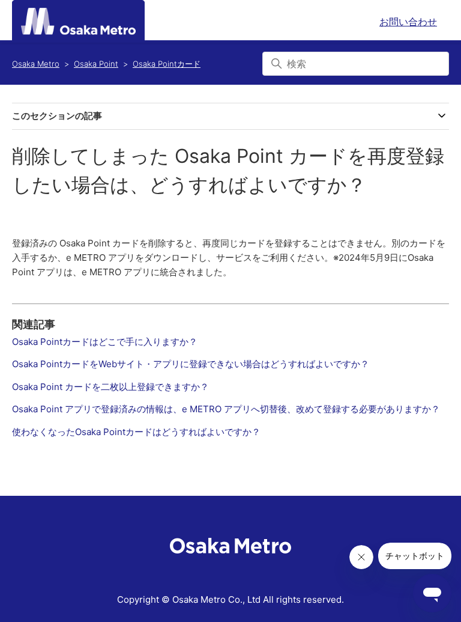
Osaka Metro (35, 64)
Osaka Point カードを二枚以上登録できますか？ (110, 386)
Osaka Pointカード (166, 64)
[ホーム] (78, 21)
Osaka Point (96, 64)
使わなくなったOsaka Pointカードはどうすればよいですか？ (136, 432)
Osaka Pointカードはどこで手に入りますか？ (104, 341)
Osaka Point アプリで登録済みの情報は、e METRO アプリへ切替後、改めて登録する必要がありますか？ (226, 409)
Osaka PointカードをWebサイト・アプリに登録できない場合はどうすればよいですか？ (190, 364)
